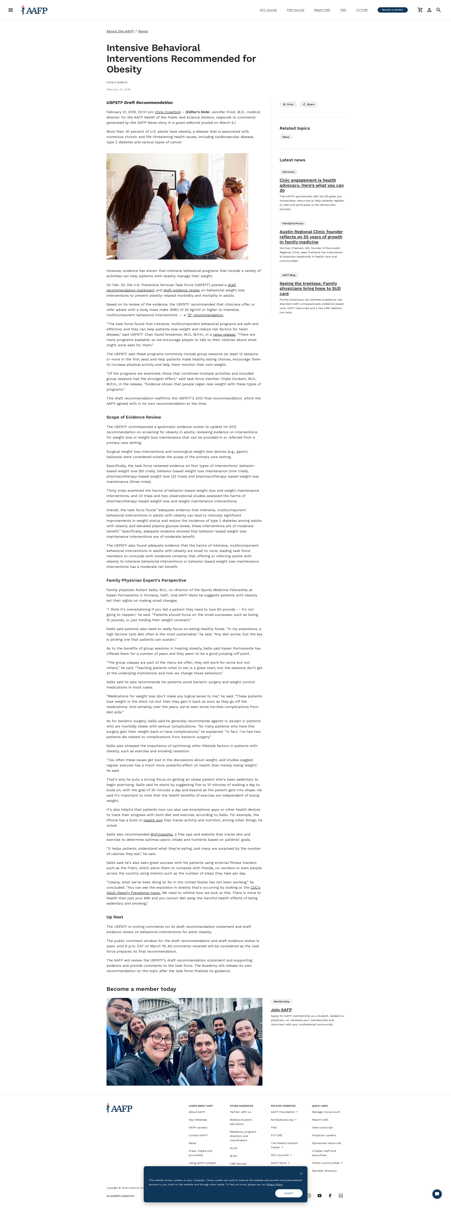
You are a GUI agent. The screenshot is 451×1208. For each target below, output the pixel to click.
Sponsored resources (326, 1143)
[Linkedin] (341, 1195)
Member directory (324, 1170)
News (192, 1143)
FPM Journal (295, 10)
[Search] (438, 10)
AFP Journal (268, 10)
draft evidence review (181, 290)
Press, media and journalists (200, 1153)
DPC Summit (280, 1155)
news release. (224, 334)
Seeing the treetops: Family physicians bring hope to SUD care (310, 288)
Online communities (326, 1163)
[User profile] (429, 10)
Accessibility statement (120, 1195)
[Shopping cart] (420, 10)
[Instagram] (309, 1195)
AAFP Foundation (283, 1112)
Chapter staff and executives (324, 1153)
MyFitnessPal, (161, 834)
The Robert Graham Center (284, 1145)
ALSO (233, 1148)
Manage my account (326, 1112)
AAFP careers (198, 1127)
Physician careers (324, 1135)
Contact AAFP (198, 1135)
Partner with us (240, 1112)
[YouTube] (319, 1195)
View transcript (322, 1127)
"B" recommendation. (205, 315)
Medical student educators (241, 1122)
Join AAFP (281, 1009)
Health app (153, 820)
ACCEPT (289, 1193)
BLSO (233, 1156)
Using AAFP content (202, 1163)
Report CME (322, 10)
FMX (343, 10)
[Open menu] (11, 10)
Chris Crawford (167, 112)
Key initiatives (198, 1119)
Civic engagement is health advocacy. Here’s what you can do (312, 185)
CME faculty (238, 1163)
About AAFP (197, 1112)
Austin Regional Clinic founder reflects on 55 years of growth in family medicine (311, 236)
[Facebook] (330, 1195)
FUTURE (362, 10)
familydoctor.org (282, 1119)
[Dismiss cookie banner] (301, 1173)
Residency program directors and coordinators (243, 1136)
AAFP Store (279, 1163)
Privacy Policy (274, 1184)
